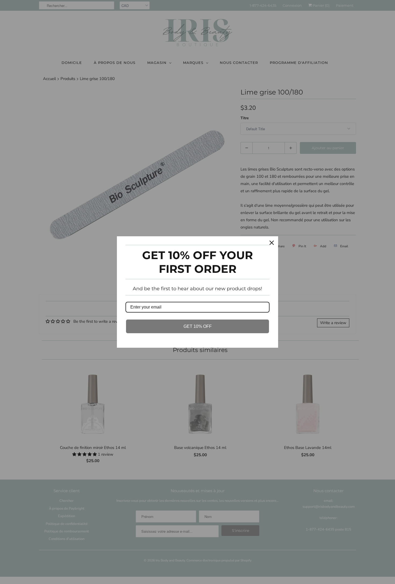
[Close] (271, 242)
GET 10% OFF (198, 326)
